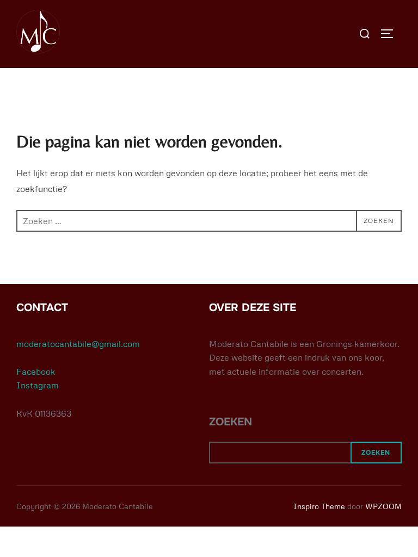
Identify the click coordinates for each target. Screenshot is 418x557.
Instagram (37, 385)
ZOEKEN (230, 422)
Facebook (36, 371)
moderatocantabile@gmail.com (78, 343)
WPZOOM (383, 506)
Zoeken (375, 452)
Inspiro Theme (319, 506)
